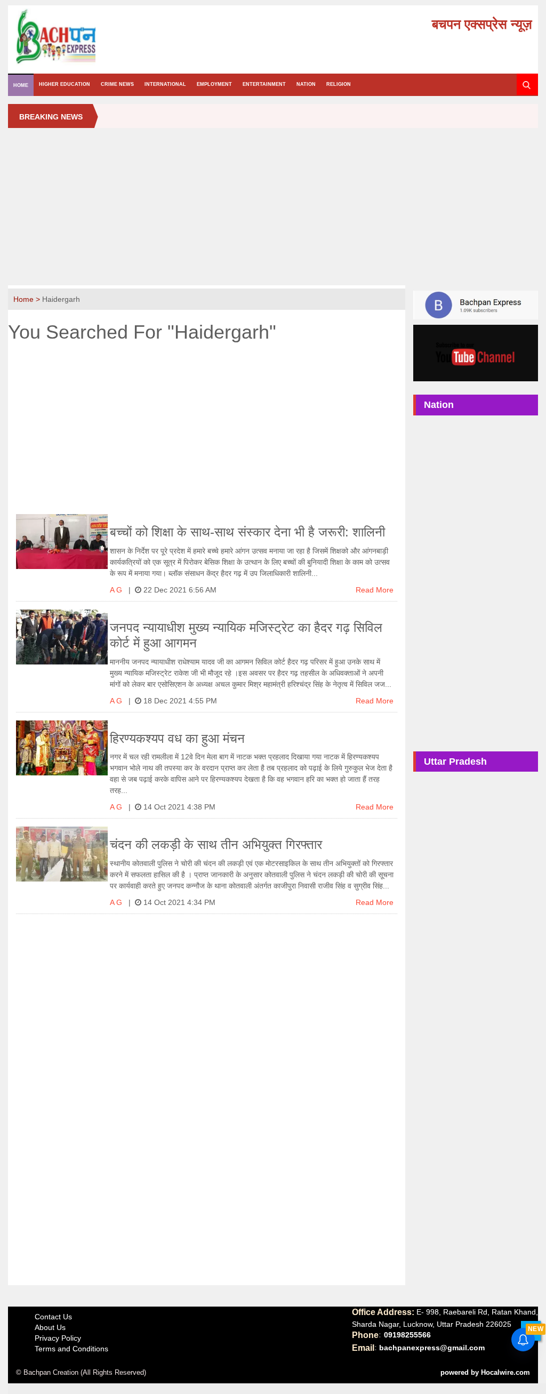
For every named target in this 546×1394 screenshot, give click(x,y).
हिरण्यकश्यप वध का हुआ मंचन (177, 738)
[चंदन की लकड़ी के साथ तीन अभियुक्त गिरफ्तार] (62, 854)
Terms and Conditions (71, 1348)
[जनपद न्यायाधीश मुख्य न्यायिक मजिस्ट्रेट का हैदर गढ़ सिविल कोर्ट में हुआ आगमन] (62, 637)
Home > (27, 299)
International (165, 84)
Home (20, 85)
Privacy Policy (58, 1338)
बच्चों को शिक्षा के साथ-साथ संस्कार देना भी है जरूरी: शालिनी (247, 532)
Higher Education (64, 84)
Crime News (117, 84)
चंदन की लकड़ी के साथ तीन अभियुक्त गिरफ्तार (216, 844)
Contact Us (53, 1316)
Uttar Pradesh (455, 761)
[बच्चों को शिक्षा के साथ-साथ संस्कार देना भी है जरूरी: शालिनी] (62, 541)
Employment (214, 84)
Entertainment (264, 84)
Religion (338, 84)
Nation (306, 84)
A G (117, 590)
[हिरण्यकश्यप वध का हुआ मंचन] (62, 747)
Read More (375, 590)
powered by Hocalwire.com (485, 1372)
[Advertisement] (272, 210)
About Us (50, 1327)
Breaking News (51, 117)
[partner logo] (96, 37)
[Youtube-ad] (475, 352)
